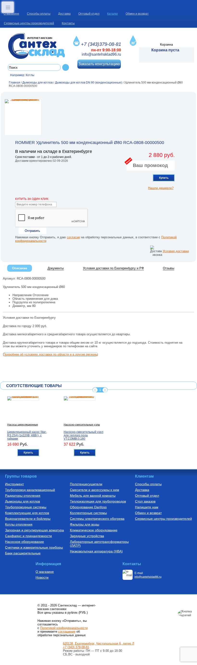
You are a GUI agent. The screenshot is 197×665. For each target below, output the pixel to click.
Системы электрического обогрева (97, 519)
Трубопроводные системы (25, 507)
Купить (163, 178)
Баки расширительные (23, 553)
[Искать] (65, 67)
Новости (42, 577)
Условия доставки (176, 251)
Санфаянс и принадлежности (28, 536)
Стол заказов (145, 501)
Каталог (112, 13)
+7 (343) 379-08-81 (76, 647)
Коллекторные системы (88, 513)
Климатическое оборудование (93, 530)
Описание (19, 268)
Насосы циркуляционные (22, 424)
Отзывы (168, 268)
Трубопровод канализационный (30, 490)
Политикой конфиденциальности (64, 628)
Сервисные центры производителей (29, 23)
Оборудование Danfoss (88, 507)
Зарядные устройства (87, 536)
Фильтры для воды (84, 524)
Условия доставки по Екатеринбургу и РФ (113, 268)
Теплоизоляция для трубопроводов (98, 501)
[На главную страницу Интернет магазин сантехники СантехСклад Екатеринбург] (38, 46)
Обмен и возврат (137, 13)
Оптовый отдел (88, 13)
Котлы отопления (18, 524)
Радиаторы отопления (22, 495)
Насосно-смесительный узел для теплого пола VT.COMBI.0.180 (83, 435)
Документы (56, 268)
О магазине (11, 13)
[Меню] (7, 7)
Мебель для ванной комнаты (93, 495)
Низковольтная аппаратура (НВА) (96, 551)
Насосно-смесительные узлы (82, 424)
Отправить (32, 231)
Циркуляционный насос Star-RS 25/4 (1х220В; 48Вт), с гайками (27, 435)
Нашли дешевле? (160, 188)
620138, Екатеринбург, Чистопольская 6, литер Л (98, 643)
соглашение (66, 631)
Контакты (68, 23)
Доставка (64, 13)
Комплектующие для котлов (27, 513)
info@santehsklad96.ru (101, 54)
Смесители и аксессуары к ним (94, 490)
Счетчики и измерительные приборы (34, 547)
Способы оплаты (38, 13)
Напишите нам (146, 507)
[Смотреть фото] (23, 117)
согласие (73, 237)
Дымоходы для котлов (22, 501)
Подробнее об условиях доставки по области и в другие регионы (50, 354)
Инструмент (14, 484)
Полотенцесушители (86, 484)
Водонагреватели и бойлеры (27, 519)
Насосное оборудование (24, 542)
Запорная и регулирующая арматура (34, 530)
